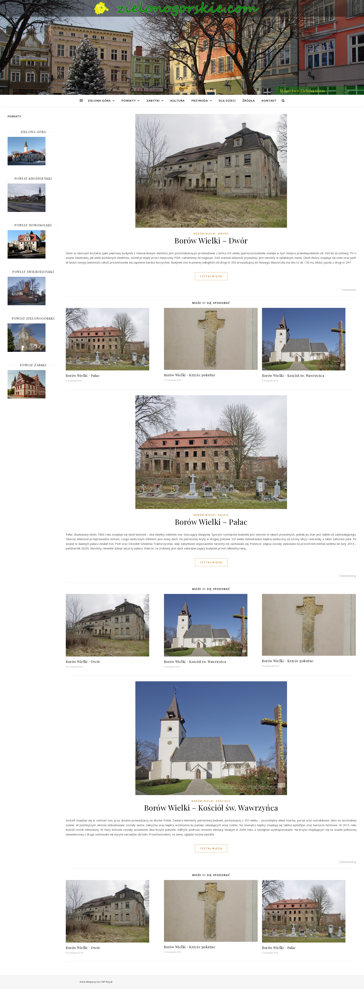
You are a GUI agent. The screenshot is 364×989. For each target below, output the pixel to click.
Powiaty (129, 100)
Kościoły (223, 801)
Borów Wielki (205, 233)
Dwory (223, 233)
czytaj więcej (211, 276)
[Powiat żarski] (33, 384)
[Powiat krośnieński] (33, 198)
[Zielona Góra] (33, 151)
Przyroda (199, 100)
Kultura (177, 100)
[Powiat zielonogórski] (33, 337)
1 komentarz (348, 290)
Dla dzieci (227, 100)
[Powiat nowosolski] (33, 244)
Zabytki (153, 100)
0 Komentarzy (347, 576)
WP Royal (106, 982)
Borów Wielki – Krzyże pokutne (190, 375)
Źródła (248, 100)
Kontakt (269, 100)
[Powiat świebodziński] (33, 291)
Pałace (223, 515)
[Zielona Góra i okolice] (182, 8)
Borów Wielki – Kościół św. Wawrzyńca (293, 375)
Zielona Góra (99, 100)
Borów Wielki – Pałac (83, 375)
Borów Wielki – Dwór (211, 240)
